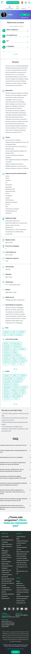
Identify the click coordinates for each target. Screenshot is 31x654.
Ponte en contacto (21, 587)
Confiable (22, 375)
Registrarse (19, 583)
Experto (23, 360)
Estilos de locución (21, 562)
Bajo (14, 331)
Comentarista (8, 355)
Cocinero (6, 352)
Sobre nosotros (20, 585)
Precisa (17, 387)
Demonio (21, 358)
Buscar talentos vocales (22, 551)
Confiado (6, 375)
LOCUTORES (5, 536)
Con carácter (7, 381)
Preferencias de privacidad (16, 649)
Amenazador (7, 387)
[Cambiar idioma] (22, 2)
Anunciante (7, 346)
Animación (4, 559)
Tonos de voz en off (21, 564)
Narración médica (6, 561)
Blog (17, 538)
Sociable (6, 396)
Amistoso (6, 384)
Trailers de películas (7, 574)
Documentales (5, 572)
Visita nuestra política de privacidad (17, 646)
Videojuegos (5, 550)
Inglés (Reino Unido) (16, 26)
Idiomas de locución (21, 554)
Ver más (15, 54)
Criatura (6, 358)
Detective (7, 360)
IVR (3, 548)
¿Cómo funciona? (20, 536)
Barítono (6, 331)
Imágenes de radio (6, 570)
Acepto (15, 652)
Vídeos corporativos (7, 544)
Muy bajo (19, 334)
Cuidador (22, 349)
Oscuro (15, 384)
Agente (6, 343)
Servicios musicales (7, 581)
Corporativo (19, 378)
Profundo (21, 331)
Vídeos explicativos (7, 546)
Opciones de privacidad (22, 596)
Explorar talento (10, 8)
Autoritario (18, 381)
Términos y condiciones (22, 590)
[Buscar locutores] (25, 2)
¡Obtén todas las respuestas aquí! (15, 522)
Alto (5, 334)
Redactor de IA (5, 598)
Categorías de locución (22, 560)
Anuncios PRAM (6, 555)
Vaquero (17, 355)
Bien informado (17, 396)
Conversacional (8, 378)
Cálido (14, 375)
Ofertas (17, 8)
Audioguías (5, 568)
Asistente (7, 349)
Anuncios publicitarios (7, 540)
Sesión (18, 581)
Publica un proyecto (13, 2)
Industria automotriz (7, 566)
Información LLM (21, 603)
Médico (15, 360)
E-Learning (4, 542)
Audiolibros (5, 553)
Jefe (14, 349)
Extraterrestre (16, 343)
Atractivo (6, 393)
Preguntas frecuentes (22, 541)
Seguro (24, 387)
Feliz (23, 393)
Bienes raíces (5, 563)
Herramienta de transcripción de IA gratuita (7, 590)
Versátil (22, 390)
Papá (14, 358)
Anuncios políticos (6, 557)
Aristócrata (17, 346)
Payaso (15, 352)
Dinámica (15, 393)
